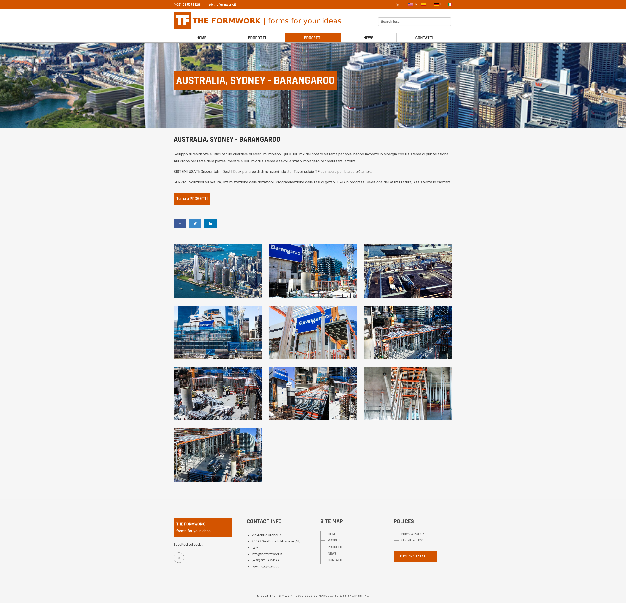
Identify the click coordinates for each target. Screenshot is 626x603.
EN (416, 4)
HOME (332, 534)
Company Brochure (415, 556)
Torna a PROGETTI (192, 199)
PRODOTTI (335, 540)
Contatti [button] (424, 37)
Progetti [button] (313, 37)
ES (429, 4)
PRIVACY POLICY (412, 534)
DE (442, 4)
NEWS (332, 553)
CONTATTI (335, 560)
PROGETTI (335, 547)
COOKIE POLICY (412, 540)
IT (455, 4)
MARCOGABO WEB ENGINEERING (344, 595)
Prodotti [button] (257, 37)
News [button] (369, 37)
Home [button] (201, 37)
